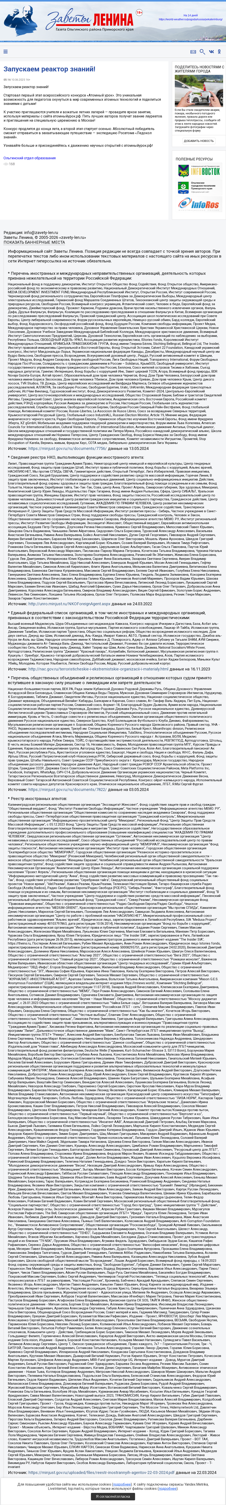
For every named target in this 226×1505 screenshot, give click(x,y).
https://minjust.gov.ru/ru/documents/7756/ (67, 448)
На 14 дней (191, 15)
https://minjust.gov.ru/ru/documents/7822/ (67, 789)
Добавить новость (199, 141)
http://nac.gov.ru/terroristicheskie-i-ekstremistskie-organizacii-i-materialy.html (98, 669)
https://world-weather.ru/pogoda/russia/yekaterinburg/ (190, 19)
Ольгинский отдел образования (30, 158)
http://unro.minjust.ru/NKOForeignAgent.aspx (69, 603)
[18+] (69, 21)
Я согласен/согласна (113, 1496)
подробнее (122, 1484)
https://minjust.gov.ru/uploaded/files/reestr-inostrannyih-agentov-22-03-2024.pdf (101, 1472)
